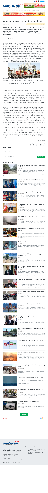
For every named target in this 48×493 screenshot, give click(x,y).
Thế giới (4, 19)
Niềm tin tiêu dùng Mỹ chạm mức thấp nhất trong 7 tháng (31, 329)
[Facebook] (35, 1)
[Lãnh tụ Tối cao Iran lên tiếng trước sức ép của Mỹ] (10, 183)
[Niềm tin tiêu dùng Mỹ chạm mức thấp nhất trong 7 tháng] (10, 332)
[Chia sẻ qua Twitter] (37, 144)
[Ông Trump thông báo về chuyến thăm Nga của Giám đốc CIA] (10, 270)
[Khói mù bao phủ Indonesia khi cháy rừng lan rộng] (10, 356)
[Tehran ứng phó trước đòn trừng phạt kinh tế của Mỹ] (10, 393)
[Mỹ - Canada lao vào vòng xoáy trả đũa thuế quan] (10, 307)
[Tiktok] (38, 1)
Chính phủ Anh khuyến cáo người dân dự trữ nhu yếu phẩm (31, 316)
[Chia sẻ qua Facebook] (33, 144)
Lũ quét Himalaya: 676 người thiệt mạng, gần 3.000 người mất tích (31, 166)
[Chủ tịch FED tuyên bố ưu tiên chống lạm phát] (10, 196)
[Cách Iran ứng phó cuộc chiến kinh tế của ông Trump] (10, 344)
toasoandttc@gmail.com (35, 456)
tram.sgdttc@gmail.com (34, 446)
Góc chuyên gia (12, 10)
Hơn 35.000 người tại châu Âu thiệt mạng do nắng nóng (31, 365)
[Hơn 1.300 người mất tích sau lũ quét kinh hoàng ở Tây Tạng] (10, 220)
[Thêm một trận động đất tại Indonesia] (10, 405)
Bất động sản (36, 10)
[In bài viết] (43, 144)
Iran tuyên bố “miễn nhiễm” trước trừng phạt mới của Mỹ (31, 280)
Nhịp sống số (30, 10)
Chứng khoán (23, 10)
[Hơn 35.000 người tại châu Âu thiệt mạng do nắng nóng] (10, 369)
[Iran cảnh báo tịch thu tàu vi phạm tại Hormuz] (10, 381)
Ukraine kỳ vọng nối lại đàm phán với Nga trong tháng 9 (31, 229)
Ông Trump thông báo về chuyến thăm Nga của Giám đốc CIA (31, 267)
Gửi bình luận (41, 156)
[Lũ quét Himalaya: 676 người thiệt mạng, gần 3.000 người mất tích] (10, 169)
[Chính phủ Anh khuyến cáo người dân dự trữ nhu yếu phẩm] (10, 320)
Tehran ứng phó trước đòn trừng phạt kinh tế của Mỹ (31, 390)
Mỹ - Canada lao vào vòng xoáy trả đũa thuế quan (31, 304)
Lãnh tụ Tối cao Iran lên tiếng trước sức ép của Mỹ (31, 179)
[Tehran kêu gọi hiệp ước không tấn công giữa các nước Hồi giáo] (10, 208)
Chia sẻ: (26, 144)
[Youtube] (37, 1)
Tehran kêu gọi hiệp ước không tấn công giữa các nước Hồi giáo (31, 205)
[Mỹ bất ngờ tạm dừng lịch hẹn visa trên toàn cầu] (10, 295)
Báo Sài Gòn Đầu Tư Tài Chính (13, 6)
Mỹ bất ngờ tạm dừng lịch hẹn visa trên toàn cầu (31, 291)
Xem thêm (24, 414)
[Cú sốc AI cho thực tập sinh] (10, 245)
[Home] (3, 11)
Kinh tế (6, 10)
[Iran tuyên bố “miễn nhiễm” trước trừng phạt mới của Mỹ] (10, 283)
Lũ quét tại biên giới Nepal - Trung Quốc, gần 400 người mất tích (31, 254)
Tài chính (18, 10)
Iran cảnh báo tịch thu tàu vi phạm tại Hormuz (30, 377)
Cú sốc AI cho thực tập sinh (25, 241)
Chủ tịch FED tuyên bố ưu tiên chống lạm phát (30, 192)
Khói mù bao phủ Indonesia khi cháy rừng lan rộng (31, 352)
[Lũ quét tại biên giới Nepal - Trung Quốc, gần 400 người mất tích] (10, 258)
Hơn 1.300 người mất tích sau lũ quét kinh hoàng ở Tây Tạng (31, 217)
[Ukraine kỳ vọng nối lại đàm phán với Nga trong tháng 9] (10, 232)
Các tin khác (8, 163)
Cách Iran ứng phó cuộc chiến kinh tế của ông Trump (30, 341)
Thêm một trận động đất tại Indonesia (28, 401)
